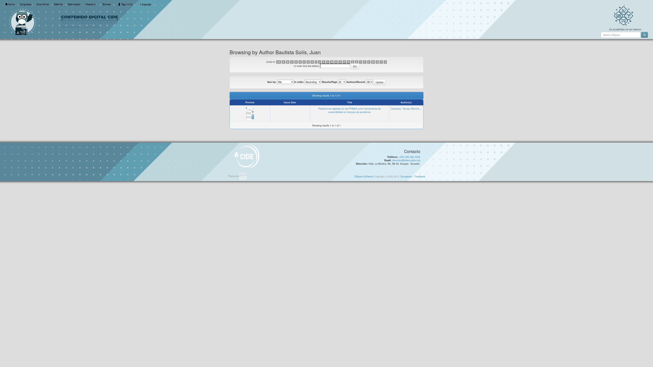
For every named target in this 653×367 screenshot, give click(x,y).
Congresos (25, 4)
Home (11, 4)
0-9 (278, 62)
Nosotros (91, 4)
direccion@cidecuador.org (406, 160)
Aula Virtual (43, 4)
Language (145, 4)
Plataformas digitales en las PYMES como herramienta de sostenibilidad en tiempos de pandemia (350, 110)
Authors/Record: (356, 82)
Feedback (419, 176)
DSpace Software (364, 176)
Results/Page (329, 82)
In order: (299, 82)
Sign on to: (127, 4)
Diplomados (74, 4)
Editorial (58, 4)
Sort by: (272, 82)
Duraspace (406, 176)
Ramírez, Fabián (420, 108)
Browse (107, 4)
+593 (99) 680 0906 (409, 157)
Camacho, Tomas (400, 108)
